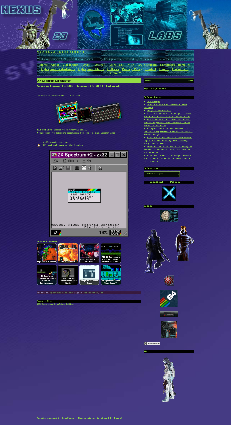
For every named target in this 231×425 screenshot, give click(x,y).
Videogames (70, 64)
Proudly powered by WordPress (55, 418)
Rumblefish (113, 86)
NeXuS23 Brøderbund (61, 51)
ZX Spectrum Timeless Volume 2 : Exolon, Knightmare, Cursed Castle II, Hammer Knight (168, 131)
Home (44, 64)
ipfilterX (115, 73)
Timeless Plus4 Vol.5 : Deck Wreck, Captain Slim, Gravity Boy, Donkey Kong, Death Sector (168, 140)
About (55, 64)
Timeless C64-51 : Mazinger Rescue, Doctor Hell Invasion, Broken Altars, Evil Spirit (168, 158)
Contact (150, 69)
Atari (112, 64)
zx (102, 293)
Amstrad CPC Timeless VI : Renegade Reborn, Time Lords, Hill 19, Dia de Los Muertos (168, 149)
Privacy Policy (132, 69)
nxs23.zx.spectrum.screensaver (56, 142)
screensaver (90, 293)
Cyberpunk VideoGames (58, 69)
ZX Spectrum (147, 64)
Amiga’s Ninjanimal (159, 110)
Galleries (113, 69)
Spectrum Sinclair (61, 293)
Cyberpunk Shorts (91, 69)
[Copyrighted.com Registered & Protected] (152, 344)
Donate (164, 69)
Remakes (184, 64)
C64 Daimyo (153, 102)
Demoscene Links (44, 301)
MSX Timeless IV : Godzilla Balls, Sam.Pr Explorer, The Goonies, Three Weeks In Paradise (167, 122)
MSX (131, 64)
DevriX (118, 418)
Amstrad (99, 64)
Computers (167, 64)
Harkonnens (180, 69)
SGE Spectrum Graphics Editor (55, 304)
